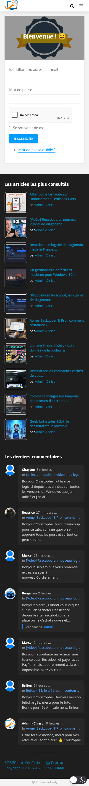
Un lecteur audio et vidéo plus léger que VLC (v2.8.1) (53, 474)
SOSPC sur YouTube (23, 762)
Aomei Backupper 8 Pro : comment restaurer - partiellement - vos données (53, 517)
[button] (78, 780)
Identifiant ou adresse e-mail (33, 69)
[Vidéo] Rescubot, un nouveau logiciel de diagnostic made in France (53, 560)
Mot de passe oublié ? (36, 149)
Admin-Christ (45, 204)
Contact (58, 762)
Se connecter (23, 139)
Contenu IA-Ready (46, 782)
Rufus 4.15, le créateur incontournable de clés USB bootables (53, 690)
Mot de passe (20, 89)
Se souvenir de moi (29, 127)
